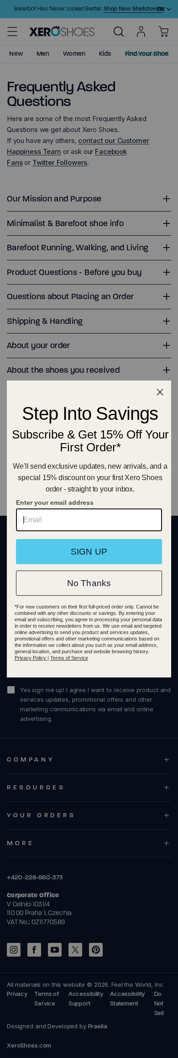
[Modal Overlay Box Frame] (89, 529)
